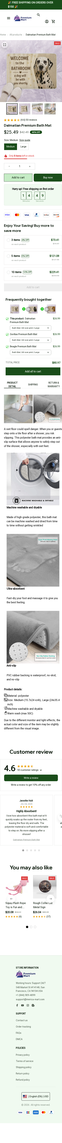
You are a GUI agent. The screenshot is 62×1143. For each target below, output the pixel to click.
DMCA (19, 1039)
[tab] (23, 850)
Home (3, 34)
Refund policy (23, 1079)
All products (16, 34)
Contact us (22, 1020)
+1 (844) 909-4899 (25, 995)
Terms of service (24, 1061)
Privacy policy (23, 1055)
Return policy (22, 1073)
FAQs (18, 1033)
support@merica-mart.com (30, 999)
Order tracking (23, 1026)
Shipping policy (23, 1067)
